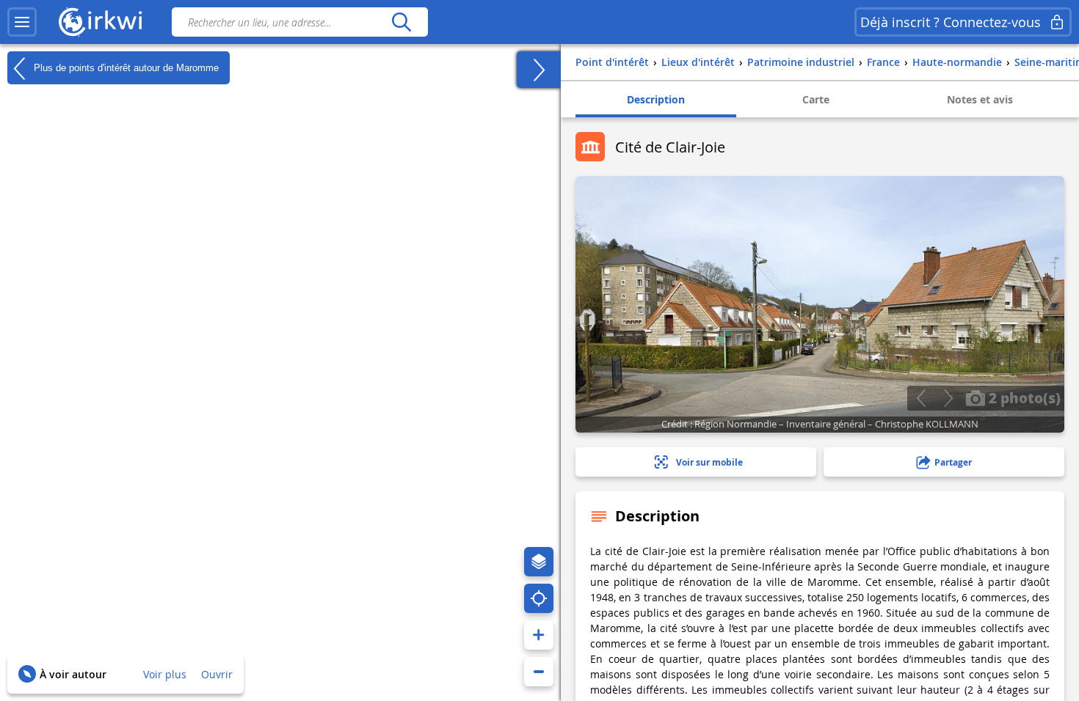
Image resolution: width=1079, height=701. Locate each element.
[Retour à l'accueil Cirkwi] (100, 22)
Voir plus (164, 674)
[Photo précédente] (920, 398)
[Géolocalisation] (538, 598)
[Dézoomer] (538, 671)
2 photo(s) (1023, 397)
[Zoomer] (538, 635)
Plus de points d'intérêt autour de (125, 67)
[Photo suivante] (948, 398)
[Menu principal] (22, 22)
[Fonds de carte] (538, 561)
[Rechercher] (401, 22)
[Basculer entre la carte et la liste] (539, 69)
